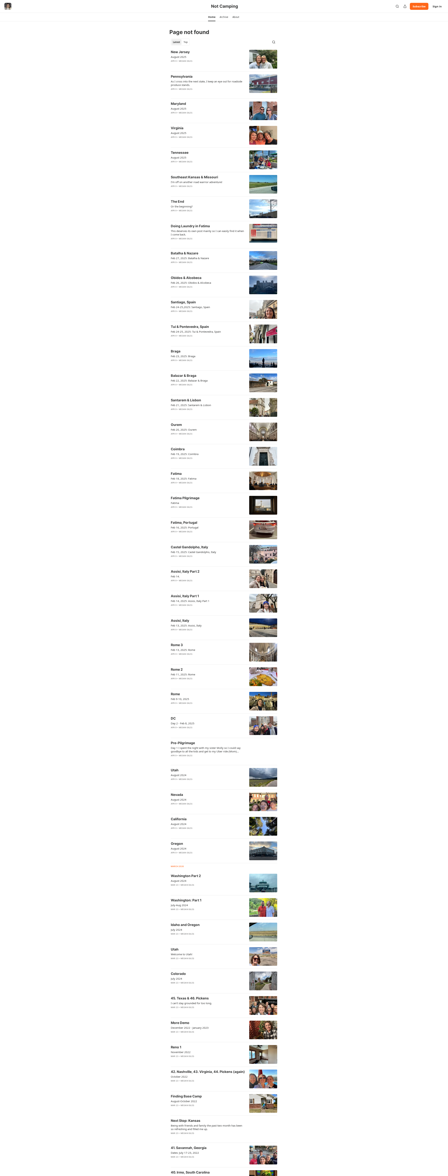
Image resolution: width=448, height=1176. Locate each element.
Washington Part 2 (186, 876)
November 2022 (181, 1052)
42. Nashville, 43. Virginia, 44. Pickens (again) (208, 1072)
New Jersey (180, 52)
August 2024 (178, 775)
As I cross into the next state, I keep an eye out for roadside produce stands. (206, 83)
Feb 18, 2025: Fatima (183, 478)
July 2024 (176, 929)
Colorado (178, 974)
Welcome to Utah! (181, 954)
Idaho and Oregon (185, 925)
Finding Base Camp (186, 1096)
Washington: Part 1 (186, 900)
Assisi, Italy (180, 621)
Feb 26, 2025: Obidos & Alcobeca (191, 282)
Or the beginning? (182, 206)
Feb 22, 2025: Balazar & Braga (189, 380)
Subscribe (419, 6)
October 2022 (179, 1076)
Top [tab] (186, 42)
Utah (174, 770)
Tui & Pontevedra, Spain (190, 327)
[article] (224, 59)
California (179, 819)
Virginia (177, 128)
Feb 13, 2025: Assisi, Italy (186, 625)
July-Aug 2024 (179, 905)
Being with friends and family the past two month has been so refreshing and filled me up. (206, 1127)
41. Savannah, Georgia (188, 1148)
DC (173, 718)
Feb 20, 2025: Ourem (184, 429)
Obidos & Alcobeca (186, 278)
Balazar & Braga (183, 376)
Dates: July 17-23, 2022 (185, 1152)
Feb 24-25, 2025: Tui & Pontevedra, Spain (196, 331)
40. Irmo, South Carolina (190, 1172)
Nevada (177, 795)
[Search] (397, 6)
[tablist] (180, 42)
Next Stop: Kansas (185, 1121)
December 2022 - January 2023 (190, 1027)
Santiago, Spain (183, 302)
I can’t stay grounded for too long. (191, 1003)
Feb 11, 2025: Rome (183, 674)
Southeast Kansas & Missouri (194, 177)
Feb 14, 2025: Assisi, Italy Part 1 (190, 601)
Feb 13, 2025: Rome (183, 650)
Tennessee (179, 153)
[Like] (173, 65)
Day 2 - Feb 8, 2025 (182, 723)
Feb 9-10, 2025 (180, 699)
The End (177, 202)
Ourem (176, 425)
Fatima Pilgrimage (185, 498)
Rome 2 (177, 670)
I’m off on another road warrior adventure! (196, 182)
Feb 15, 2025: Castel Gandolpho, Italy (193, 552)
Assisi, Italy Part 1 (185, 596)
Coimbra (178, 449)
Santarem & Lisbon (186, 400)
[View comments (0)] (196, 833)
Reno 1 (176, 1047)
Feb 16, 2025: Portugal (184, 527)
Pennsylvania (181, 77)
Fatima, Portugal (184, 523)
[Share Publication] (404, 6)
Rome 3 (177, 645)
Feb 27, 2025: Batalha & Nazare (190, 258)
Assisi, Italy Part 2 (185, 572)
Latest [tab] (176, 42)
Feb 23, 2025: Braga (183, 356)
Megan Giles (185, 61)
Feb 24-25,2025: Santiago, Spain (190, 307)
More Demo (180, 1023)
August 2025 (178, 57)
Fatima (176, 474)
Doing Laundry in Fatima (190, 226)
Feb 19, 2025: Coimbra (184, 454)
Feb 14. (175, 576)
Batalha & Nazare (184, 253)
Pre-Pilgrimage (183, 743)
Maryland (178, 104)
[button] (211, 17)
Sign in (437, 6)
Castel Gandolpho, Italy (189, 547)
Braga (175, 351)
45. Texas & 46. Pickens (190, 998)
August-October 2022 (184, 1101)
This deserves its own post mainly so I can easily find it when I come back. (207, 232)
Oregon (177, 844)
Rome (175, 694)
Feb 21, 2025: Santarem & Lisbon (191, 405)
